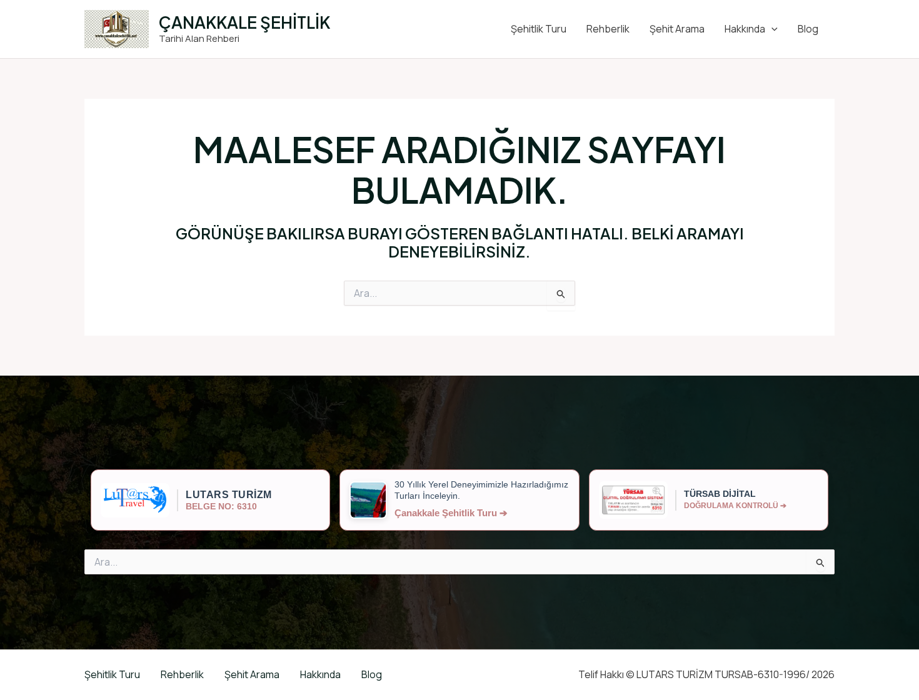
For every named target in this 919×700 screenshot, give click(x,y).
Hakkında (745, 29)
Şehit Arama (677, 29)
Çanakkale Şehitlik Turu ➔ (451, 513)
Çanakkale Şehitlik (244, 22)
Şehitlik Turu (538, 29)
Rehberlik (608, 29)
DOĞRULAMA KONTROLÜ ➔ (735, 505)
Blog (808, 29)
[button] (771, 28)
